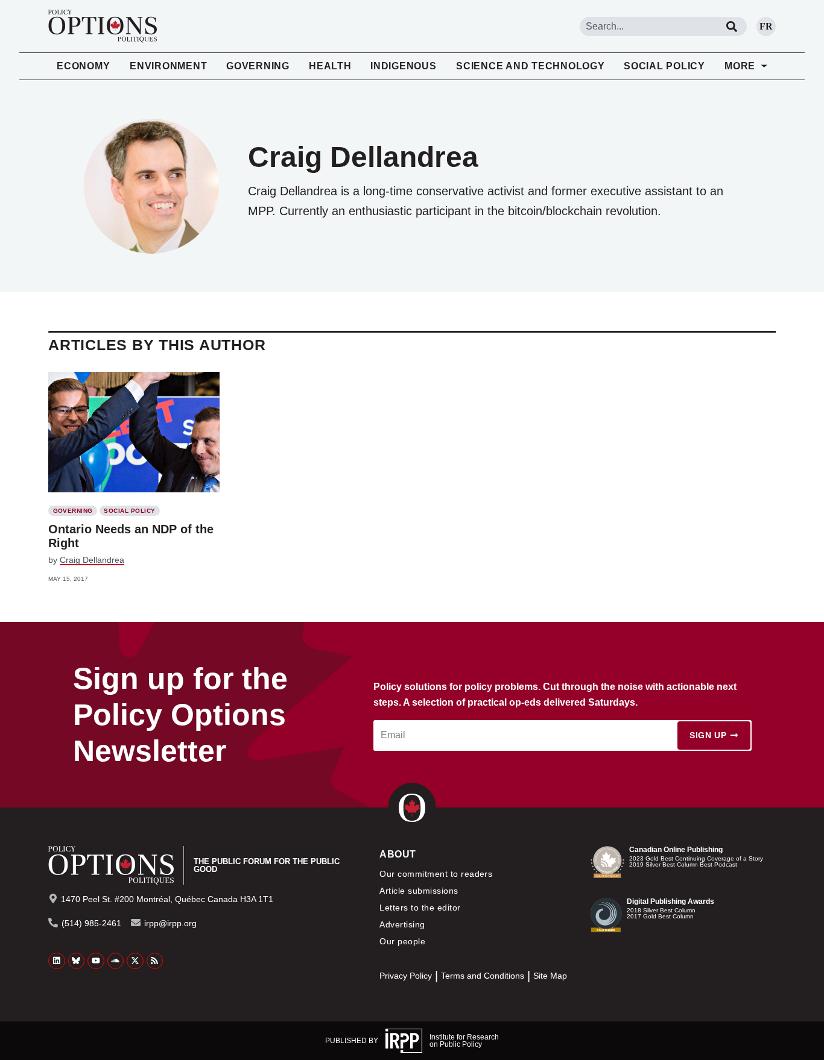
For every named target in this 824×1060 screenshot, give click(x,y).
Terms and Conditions (482, 975)
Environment (168, 66)
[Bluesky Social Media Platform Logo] (76, 961)
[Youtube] (95, 961)
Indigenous (403, 66)
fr (766, 26)
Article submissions (418, 890)
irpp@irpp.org (170, 923)
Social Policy (664, 66)
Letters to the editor (419, 907)
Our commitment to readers (435, 874)
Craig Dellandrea (92, 560)
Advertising (402, 924)
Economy (83, 66)
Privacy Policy (405, 975)
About (397, 854)
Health (330, 66)
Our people (402, 941)
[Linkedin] (56, 961)
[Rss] (155, 961)
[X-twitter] (135, 961)
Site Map (550, 975)
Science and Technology (530, 66)
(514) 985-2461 (91, 923)
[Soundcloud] (115, 961)
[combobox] (648, 26)
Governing (258, 66)
